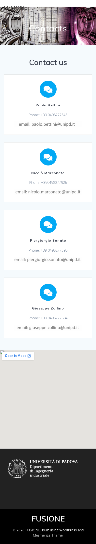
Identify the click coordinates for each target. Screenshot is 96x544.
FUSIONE (15, 7)
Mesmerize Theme (48, 535)
